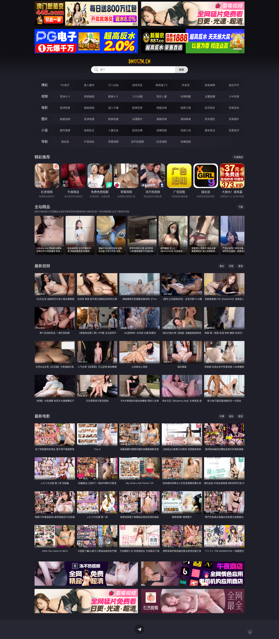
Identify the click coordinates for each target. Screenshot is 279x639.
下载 (240, 206)
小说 (44, 130)
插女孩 (65, 141)
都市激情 (65, 130)
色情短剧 (186, 141)
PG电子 (65, 85)
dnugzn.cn (139, 61)
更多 (240, 265)
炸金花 (186, 85)
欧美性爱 (137, 108)
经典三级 (186, 108)
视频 (44, 96)
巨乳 (231, 265)
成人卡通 (113, 108)
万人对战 (113, 85)
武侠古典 (137, 130)
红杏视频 (161, 141)
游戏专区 (137, 85)
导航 (44, 141)
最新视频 (42, 265)
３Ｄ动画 (137, 96)
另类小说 (186, 130)
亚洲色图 (89, 119)
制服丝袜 (161, 108)
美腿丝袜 (161, 119)
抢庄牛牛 (234, 85)
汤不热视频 (137, 141)
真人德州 (89, 85)
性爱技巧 (234, 130)
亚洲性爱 (65, 108)
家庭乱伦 (89, 130)
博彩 (44, 85)
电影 (44, 107)
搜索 (181, 69)
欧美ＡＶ (113, 96)
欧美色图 (113, 119)
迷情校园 (161, 130)
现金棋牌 (210, 85)
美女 (222, 265)
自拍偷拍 (89, 96)
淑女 (231, 416)
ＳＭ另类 (234, 96)
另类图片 (234, 119)
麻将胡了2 (161, 85)
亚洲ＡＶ (65, 96)
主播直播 (210, 96)
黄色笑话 (210, 130)
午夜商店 (89, 141)
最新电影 (42, 416)
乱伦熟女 (210, 108)
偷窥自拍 (65, 119)
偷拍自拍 (89, 108)
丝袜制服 (186, 96)
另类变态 (234, 108)
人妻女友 (113, 130)
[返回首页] (250, 632)
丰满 (222, 416)
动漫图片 (137, 119)
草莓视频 (113, 141)
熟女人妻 (161, 96)
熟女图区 (210, 119)
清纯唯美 (186, 119)
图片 (44, 119)
